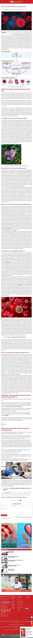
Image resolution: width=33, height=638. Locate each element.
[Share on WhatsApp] (12, 500)
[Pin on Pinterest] (19, 500)
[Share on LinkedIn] (20, 500)
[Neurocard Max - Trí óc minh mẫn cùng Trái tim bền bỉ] (16, 1)
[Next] (29, 535)
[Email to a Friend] (17, 500)
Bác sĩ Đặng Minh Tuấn (19, 9)
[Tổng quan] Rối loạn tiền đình (7, 518)
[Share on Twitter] (15, 500)
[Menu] (2, 1)
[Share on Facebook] (14, 500)
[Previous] (3, 535)
